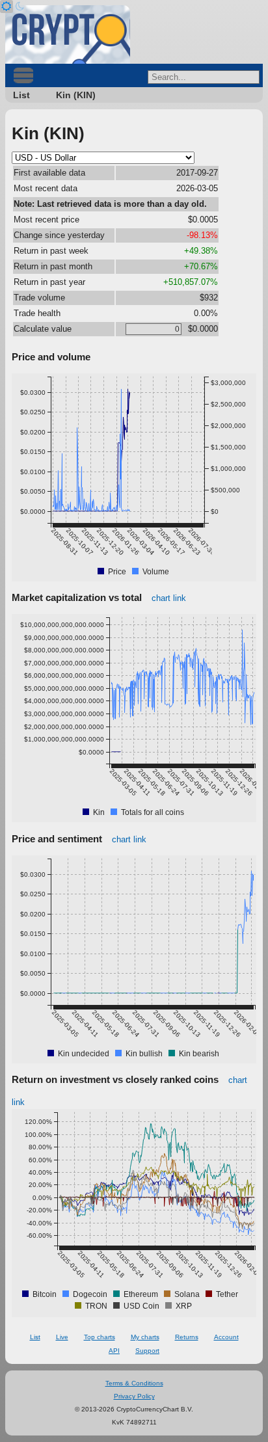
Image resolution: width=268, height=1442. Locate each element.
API (114, 1350)
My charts (145, 1337)
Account (226, 1337)
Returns (186, 1337)
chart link (169, 598)
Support (147, 1350)
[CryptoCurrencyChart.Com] (67, 34)
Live (62, 1337)
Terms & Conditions (134, 1383)
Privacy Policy (134, 1396)
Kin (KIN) (76, 95)
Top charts (99, 1337)
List (21, 95)
